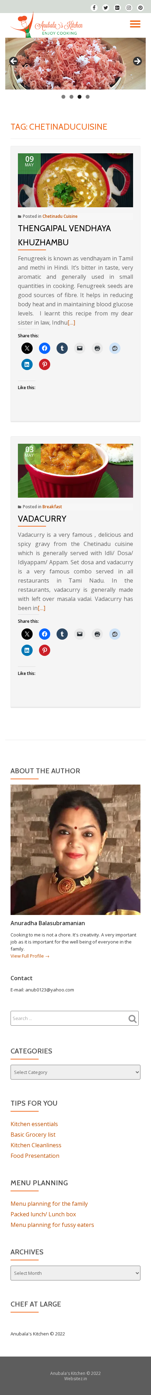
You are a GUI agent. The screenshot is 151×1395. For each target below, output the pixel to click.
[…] (71, 322)
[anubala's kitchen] (47, 25)
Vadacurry (42, 519)
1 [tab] (63, 97)
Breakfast (52, 507)
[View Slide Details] (75, 64)
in (85, 1379)
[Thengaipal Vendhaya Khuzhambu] (75, 180)
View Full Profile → (30, 956)
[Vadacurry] (75, 470)
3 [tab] (79, 97)
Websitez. (74, 1379)
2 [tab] (71, 97)
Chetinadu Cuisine (60, 216)
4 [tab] (88, 97)
